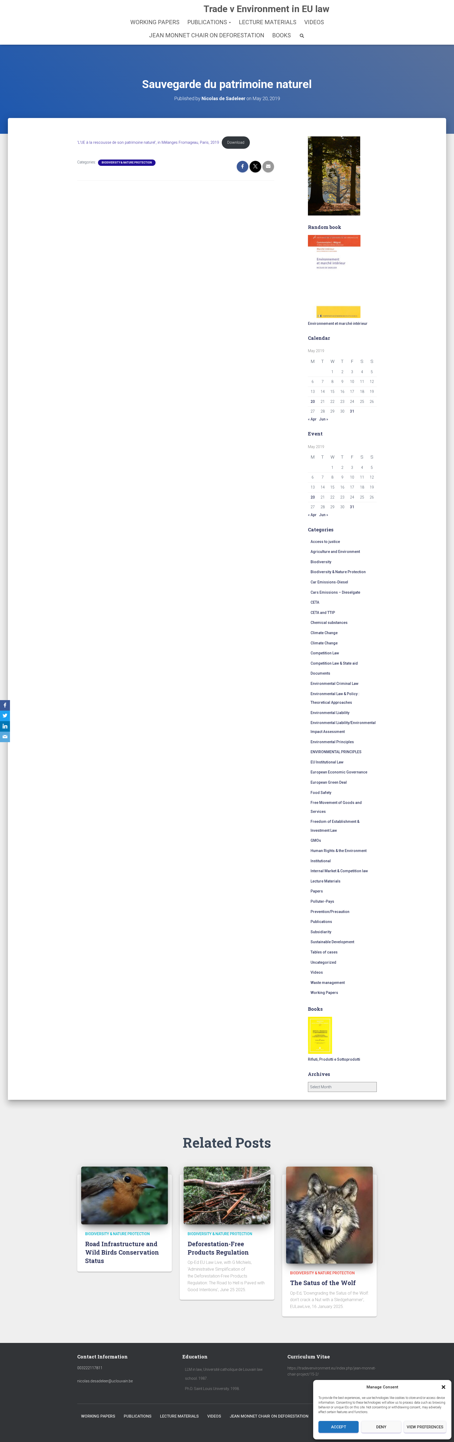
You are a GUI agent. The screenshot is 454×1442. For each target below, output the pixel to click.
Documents (320, 673)
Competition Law (325, 653)
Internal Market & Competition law (339, 871)
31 (352, 411)
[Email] (5, 737)
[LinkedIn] (5, 726)
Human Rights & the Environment (339, 851)
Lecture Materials (267, 22)
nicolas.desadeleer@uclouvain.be (105, 1381)
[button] (443, 1387)
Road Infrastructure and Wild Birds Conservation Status (122, 1252)
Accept (338, 1427)
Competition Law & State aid (334, 663)
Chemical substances (329, 622)
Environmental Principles (332, 742)
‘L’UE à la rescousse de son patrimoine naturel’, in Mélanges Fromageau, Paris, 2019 (148, 142)
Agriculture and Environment (335, 552)
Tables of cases (324, 952)
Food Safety (321, 793)
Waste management (328, 983)
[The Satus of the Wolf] (329, 1215)
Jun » (323, 419)
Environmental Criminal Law (334, 683)
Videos (314, 22)
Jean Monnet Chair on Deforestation (206, 35)
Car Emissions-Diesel (329, 582)
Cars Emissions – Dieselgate (335, 592)
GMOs (316, 840)
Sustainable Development (332, 942)
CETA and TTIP (323, 612)
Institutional (321, 861)
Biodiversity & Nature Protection (127, 162)
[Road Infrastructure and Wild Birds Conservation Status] (124, 1195)
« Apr (312, 419)
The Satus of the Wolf (323, 1283)
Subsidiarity (321, 932)
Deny (381, 1427)
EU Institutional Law (327, 762)
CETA (315, 602)
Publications (207, 22)
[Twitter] (5, 716)
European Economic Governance (339, 772)
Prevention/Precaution (330, 912)
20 (313, 401)
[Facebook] (5, 705)
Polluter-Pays (322, 901)
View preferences (425, 1427)
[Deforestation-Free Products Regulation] (227, 1195)
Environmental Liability (330, 713)
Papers (317, 891)
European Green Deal (329, 782)
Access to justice (325, 542)
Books (281, 35)
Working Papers (154, 22)
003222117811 (89, 1368)
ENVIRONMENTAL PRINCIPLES (336, 752)
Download (235, 142)
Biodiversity (321, 562)
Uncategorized (323, 962)
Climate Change (324, 633)
